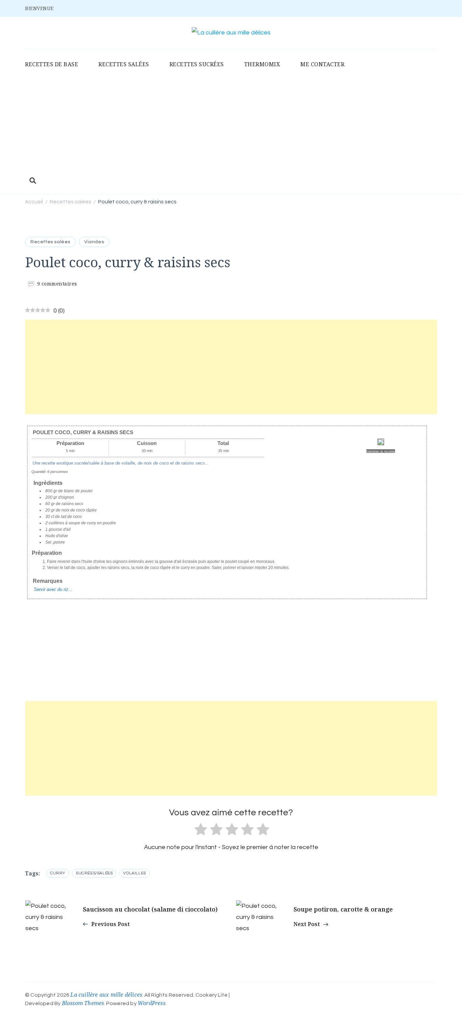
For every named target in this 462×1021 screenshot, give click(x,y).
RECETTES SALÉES (123, 64)
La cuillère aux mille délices (106, 994)
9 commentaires (57, 283)
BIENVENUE (39, 8)
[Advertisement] (231, 123)
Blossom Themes (83, 1003)
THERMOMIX (262, 64)
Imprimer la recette (380, 451)
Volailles (134, 873)
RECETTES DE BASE (51, 64)
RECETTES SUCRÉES (196, 64)
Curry (57, 873)
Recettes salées (50, 242)
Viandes (94, 242)
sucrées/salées (94, 873)
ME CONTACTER (322, 64)
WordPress (151, 1003)
